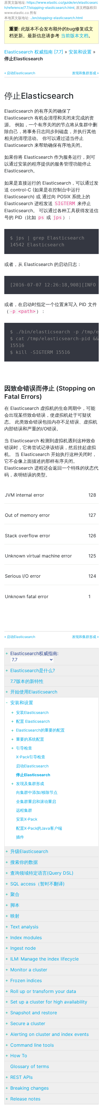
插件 (20, 837)
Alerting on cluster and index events (49, 1034)
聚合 (14, 894)
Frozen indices (26, 980)
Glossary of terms (29, 1066)
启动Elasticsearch (32, 766)
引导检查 (24, 748)
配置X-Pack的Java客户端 (39, 828)
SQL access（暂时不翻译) (37, 884)
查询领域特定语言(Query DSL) (42, 873)
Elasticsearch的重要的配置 (40, 730)
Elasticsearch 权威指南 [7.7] (33, 52)
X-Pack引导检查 (30, 757)
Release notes (25, 1099)
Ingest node (23, 948)
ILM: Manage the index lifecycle (44, 959)
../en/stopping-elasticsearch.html (56, 18)
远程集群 (24, 810)
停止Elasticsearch (33, 775)
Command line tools (32, 1045)
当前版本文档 (74, 35)
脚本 (14, 905)
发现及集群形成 (30, 783)
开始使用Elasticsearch (33, 692)
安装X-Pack (26, 819)
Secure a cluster (27, 1023)
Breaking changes (29, 1088)
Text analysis (24, 927)
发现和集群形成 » (85, 73)
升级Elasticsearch (29, 851)
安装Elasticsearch (32, 712)
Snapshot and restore (33, 1012)
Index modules (26, 937)
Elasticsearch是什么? (32, 670)
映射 (14, 916)
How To (18, 1055)
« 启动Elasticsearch (19, 73)
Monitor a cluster (28, 969)
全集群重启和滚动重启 (36, 801)
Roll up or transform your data (43, 991)
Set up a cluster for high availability (48, 1002)
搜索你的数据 (24, 862)
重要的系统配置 (30, 739)
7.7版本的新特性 (26, 681)
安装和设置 (80, 52)
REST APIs (21, 1077)
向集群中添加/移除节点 (37, 792)
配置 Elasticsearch (33, 721)
